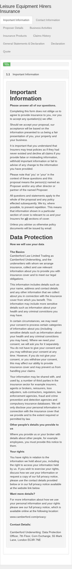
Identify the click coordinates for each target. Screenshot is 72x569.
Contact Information (48, 20)
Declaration (58, 43)
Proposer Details (13, 27)
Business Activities (41, 27)
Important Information (16, 20)
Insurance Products (15, 35)
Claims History (42, 35)
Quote (7, 51)
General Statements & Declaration (24, 43)
